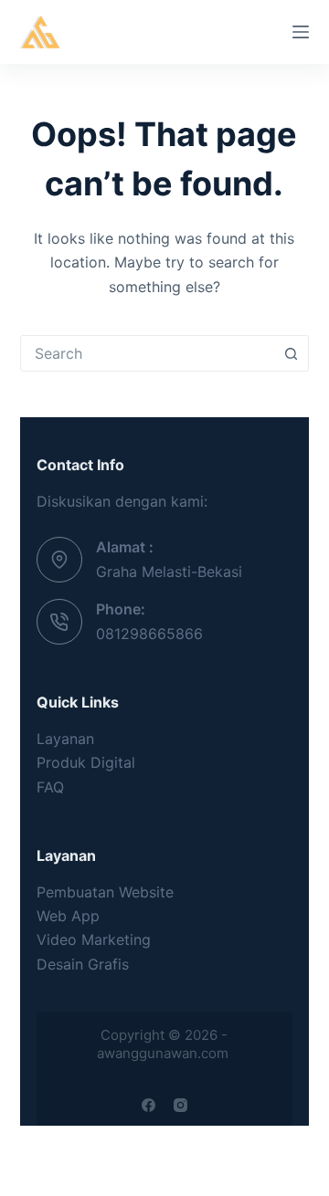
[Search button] (290, 353)
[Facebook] (148, 1105)
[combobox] (147, 353)
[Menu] (300, 32)
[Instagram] (180, 1105)
